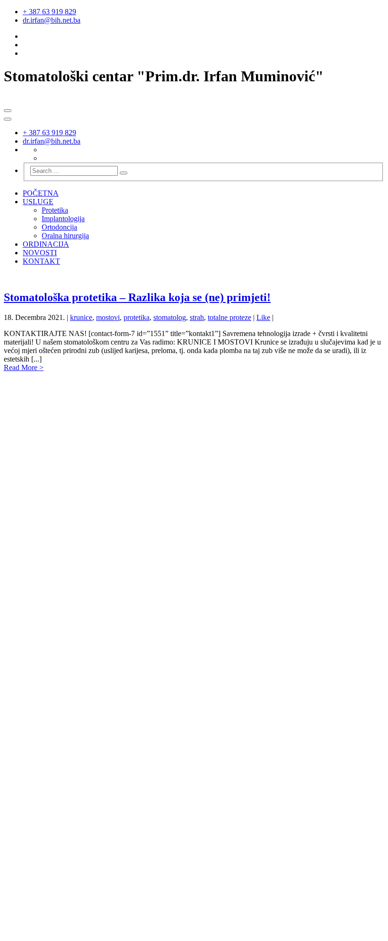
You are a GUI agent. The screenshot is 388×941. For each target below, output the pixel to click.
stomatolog (169, 317)
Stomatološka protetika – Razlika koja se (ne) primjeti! (137, 297)
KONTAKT (41, 261)
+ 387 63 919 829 (49, 12)
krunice (81, 317)
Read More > (24, 367)
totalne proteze (229, 317)
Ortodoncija (59, 227)
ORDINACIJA (46, 244)
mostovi (108, 317)
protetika (136, 317)
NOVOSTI (40, 253)
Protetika (55, 210)
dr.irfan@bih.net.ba (51, 20)
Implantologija (63, 219)
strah (197, 317)
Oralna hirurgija (65, 236)
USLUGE (38, 202)
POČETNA (41, 193)
